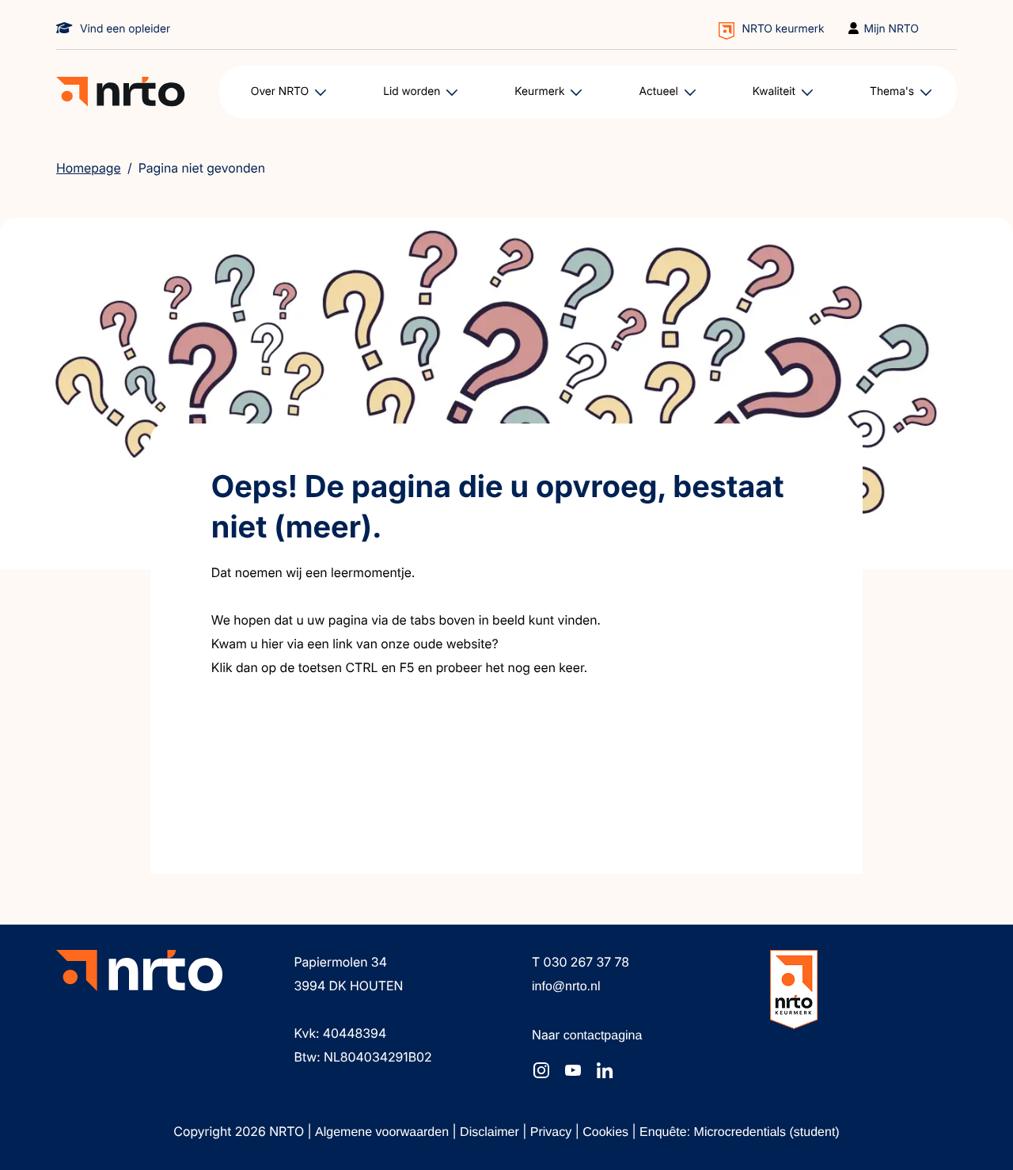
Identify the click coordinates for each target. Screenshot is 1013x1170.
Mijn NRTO (892, 29)
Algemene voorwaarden (383, 1132)
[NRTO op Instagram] (541, 1070)
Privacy (552, 1132)
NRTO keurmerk (783, 29)
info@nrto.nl (566, 986)
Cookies (607, 1132)
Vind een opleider (125, 29)
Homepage (88, 168)
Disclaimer (491, 1132)
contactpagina (603, 1036)
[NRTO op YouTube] (572, 1070)
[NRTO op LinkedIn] (604, 1070)
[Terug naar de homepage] (120, 92)
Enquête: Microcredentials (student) (739, 1132)
